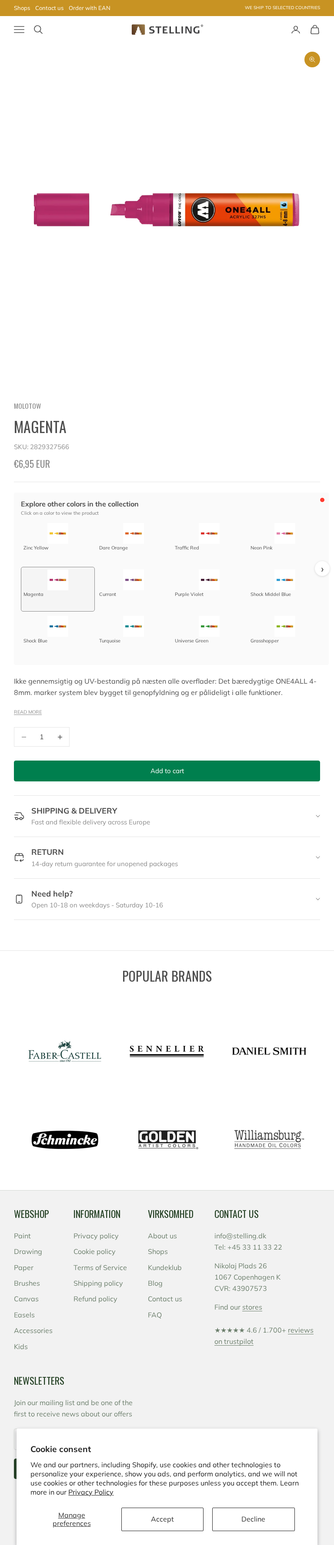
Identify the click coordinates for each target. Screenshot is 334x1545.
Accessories (33, 1330)
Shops (22, 7)
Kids (21, 1346)
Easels (24, 1314)
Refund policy (95, 1298)
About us (162, 1235)
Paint (22, 1235)
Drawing (28, 1251)
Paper (23, 1267)
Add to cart (167, 771)
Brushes (27, 1283)
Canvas (26, 1298)
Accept (162, 1519)
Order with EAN (89, 7)
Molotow (27, 405)
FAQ (155, 1314)
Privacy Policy (91, 1492)
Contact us (49, 7)
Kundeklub (165, 1267)
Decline (253, 1519)
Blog (155, 1283)
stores (252, 1307)
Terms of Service (100, 1267)
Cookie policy (94, 1251)
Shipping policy (98, 1283)
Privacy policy (96, 1235)
